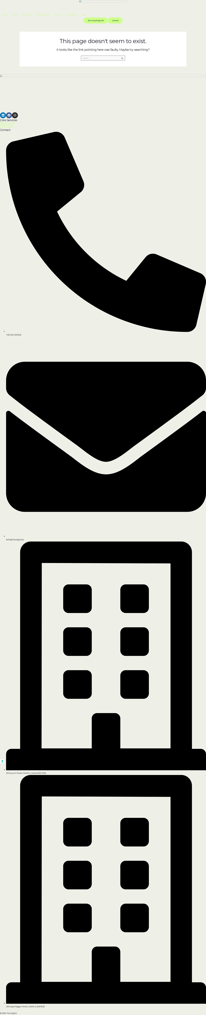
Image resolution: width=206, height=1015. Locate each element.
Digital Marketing (7, 123)
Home (5, 14)
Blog (84, 14)
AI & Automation (42, 14)
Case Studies (71, 14)
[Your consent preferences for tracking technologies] (2, 761)
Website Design (6, 125)
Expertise (27, 14)
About (15, 14)
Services (57, 14)
